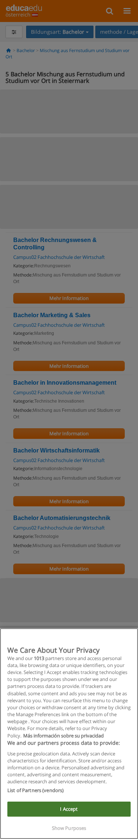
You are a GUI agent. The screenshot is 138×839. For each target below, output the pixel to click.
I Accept (69, 809)
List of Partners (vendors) (35, 790)
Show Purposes (69, 828)
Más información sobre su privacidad (63, 735)
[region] (69, 733)
